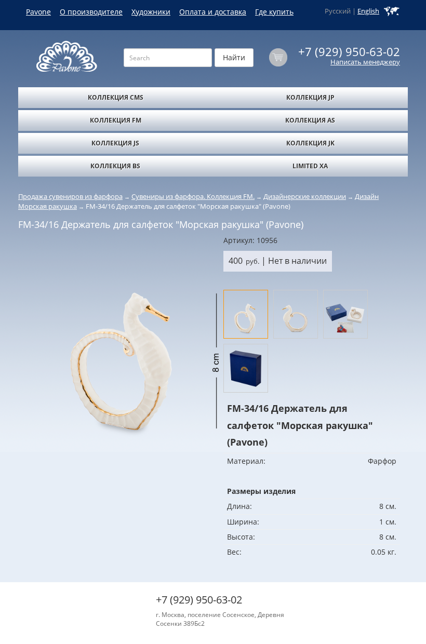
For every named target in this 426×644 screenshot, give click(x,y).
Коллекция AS (310, 120)
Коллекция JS (115, 143)
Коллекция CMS (115, 97)
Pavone (38, 12)
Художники (150, 12)
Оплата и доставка (212, 12)
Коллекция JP (310, 97)
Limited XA (310, 166)
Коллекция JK (310, 143)
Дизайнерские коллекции (304, 196)
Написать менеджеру (365, 62)
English (368, 11)
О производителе (91, 12)
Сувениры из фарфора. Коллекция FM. (193, 196)
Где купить (274, 12)
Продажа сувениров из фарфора (70, 196)
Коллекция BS (115, 166)
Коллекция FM (115, 120)
